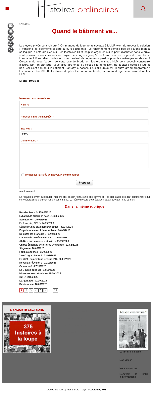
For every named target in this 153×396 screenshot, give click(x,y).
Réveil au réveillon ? (30, 262)
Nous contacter (128, 368)
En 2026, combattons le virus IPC (38, 259)
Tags (83, 389)
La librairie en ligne (130, 351)
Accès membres (56, 389)
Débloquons (26, 284)
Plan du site (73, 389)
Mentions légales (76, 318)
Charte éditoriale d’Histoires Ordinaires (41, 244)
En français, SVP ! (29, 223)
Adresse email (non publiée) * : (38, 116)
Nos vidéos (126, 360)
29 (55, 290)
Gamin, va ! (25, 266)
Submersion (26, 219)
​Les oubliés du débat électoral (36, 237)
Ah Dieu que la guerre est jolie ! (37, 241)
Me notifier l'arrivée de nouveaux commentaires (52, 174)
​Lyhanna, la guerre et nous (34, 216)
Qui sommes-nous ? (76, 311)
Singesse (24, 248)
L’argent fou (26, 280)
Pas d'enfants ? (28, 212)
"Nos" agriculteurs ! (30, 255)
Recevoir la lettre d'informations (134, 375)
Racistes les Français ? (32, 234)
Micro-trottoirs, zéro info (33, 273)
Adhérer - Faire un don (76, 325)
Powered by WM (97, 389)
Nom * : (25, 104)
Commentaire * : (30, 140)
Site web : (26, 128)
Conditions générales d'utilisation (76, 332)
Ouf (21, 277)
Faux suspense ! (28, 252)
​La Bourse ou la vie (30, 270)
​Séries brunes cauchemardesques (39, 226)
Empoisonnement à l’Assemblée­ (37, 230)
